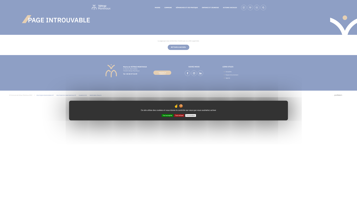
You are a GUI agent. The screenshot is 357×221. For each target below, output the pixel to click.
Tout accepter (167, 115)
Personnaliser (190, 115)
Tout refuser (179, 115)
